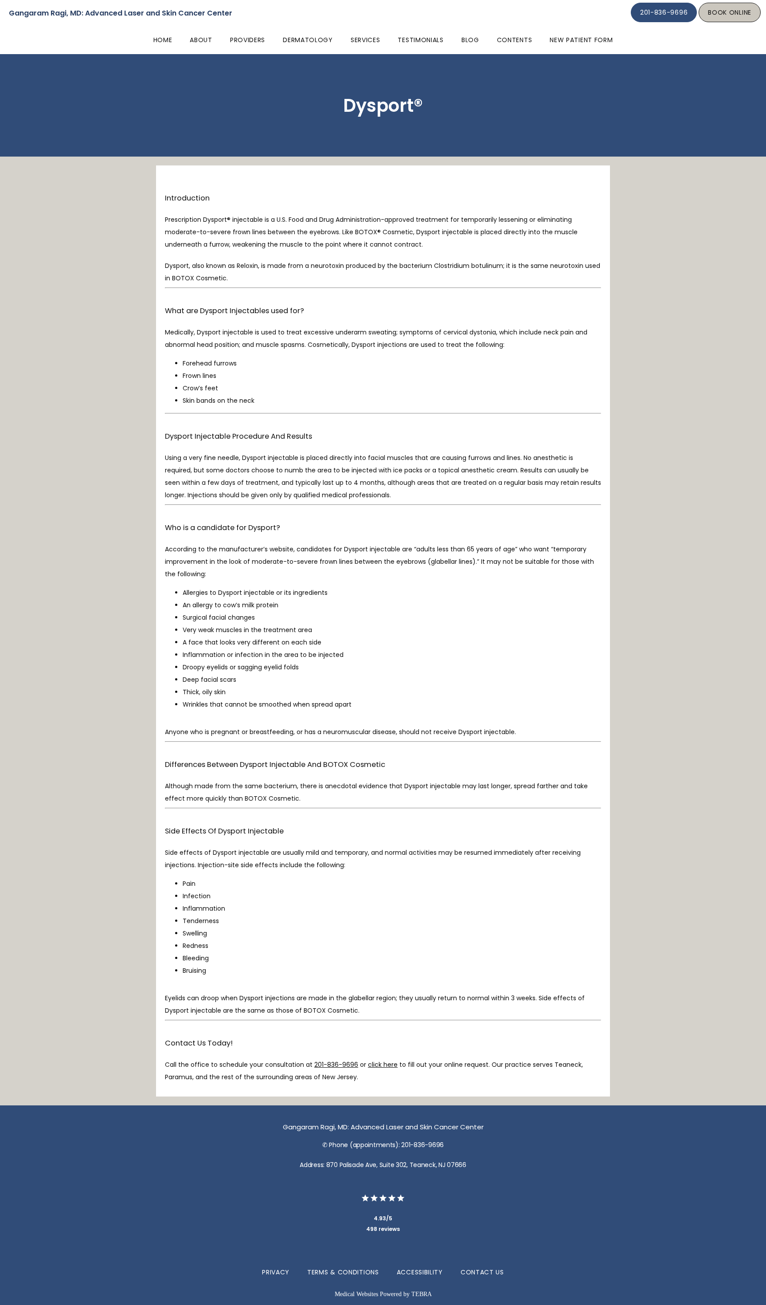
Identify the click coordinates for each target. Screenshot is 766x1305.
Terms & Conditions (343, 1272)
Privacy (275, 1272)
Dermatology (308, 39)
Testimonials (420, 39)
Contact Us (482, 1272)
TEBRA (421, 1294)
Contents (514, 39)
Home (162, 39)
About (201, 39)
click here (383, 1064)
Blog (470, 39)
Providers (247, 39)
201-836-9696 (336, 1064)
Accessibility (420, 1272)
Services (365, 39)
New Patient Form (581, 39)
